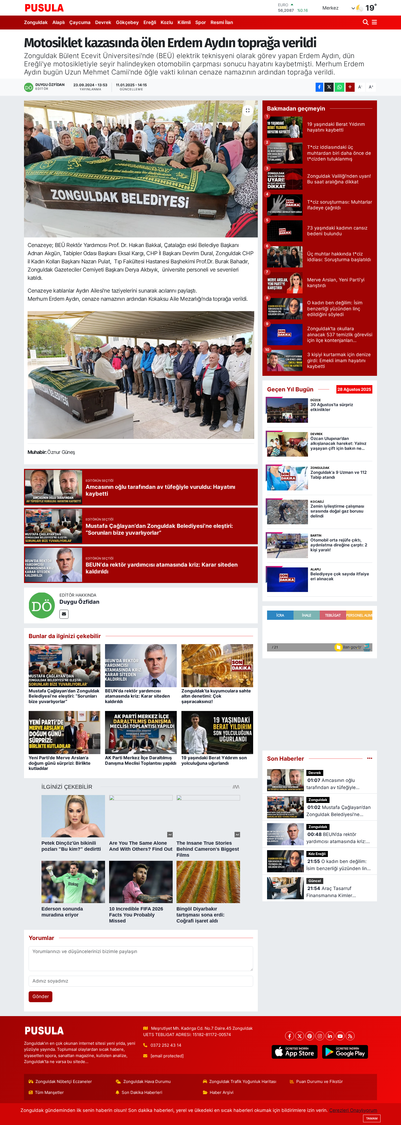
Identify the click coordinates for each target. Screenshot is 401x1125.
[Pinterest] (309, 1035)
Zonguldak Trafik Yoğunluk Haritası (242, 1081)
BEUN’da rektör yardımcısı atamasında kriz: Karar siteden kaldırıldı (137, 696)
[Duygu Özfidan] (42, 605)
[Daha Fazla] (350, 87)
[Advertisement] (319, 702)
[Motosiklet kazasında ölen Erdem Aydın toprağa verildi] (141, 168)
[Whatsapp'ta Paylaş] (339, 87)
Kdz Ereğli (317, 854)
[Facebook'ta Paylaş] (319, 87)
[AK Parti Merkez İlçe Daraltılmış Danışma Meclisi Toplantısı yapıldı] (141, 732)
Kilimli (184, 22)
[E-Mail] (63, 614)
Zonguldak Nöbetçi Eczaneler (63, 1081)
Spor (200, 22)
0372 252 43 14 (166, 1045)
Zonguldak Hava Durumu (147, 1081)
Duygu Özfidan (79, 602)
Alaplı (58, 22)
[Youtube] (340, 1035)
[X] (299, 1035)
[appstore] (294, 1052)
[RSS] (350, 1035)
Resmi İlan (222, 22)
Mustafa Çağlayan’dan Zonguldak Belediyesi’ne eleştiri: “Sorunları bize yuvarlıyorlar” (64, 696)
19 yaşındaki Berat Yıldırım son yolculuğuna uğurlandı (214, 760)
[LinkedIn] (329, 1035)
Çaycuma (80, 22)
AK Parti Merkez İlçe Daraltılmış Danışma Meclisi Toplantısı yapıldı (140, 760)
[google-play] (345, 1052)
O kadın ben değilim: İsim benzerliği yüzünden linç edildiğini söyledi (337, 865)
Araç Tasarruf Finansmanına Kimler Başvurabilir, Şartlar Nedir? (335, 892)
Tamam (372, 1118)
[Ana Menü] (373, 22)
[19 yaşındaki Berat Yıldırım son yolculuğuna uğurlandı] (217, 732)
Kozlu (167, 22)
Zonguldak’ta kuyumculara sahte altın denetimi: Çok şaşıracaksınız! (216, 696)
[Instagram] (319, 1035)
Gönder (40, 996)
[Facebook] (289, 1035)
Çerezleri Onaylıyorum (353, 1110)
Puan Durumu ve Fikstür (319, 1081)
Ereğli (149, 22)
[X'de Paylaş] (329, 87)
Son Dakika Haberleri (142, 1092)
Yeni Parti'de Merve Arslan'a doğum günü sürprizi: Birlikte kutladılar (60, 763)
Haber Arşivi (222, 1092)
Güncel (315, 881)
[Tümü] (369, 758)
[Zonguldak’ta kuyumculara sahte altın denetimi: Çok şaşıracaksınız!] (217, 665)
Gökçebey (127, 22)
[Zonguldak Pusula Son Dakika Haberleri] (44, 7)
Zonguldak (36, 22)
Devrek (103, 22)
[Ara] (366, 22)
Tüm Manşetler (49, 1092)
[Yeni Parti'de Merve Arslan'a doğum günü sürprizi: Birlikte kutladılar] (64, 732)
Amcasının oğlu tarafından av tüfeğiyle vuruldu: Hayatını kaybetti (334, 784)
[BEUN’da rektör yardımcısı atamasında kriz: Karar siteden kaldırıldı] (141, 665)
